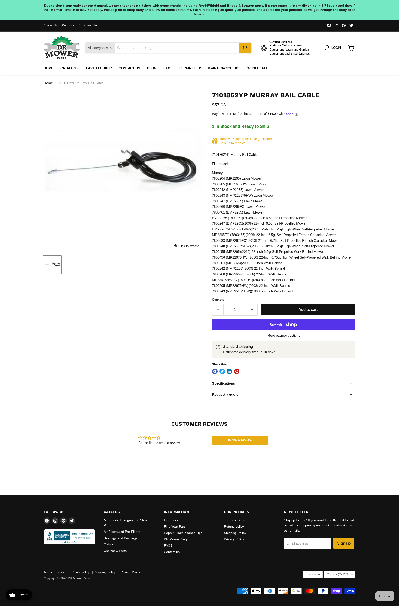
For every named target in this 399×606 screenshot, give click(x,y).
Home (49, 68)
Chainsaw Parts (115, 551)
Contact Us (50, 25)
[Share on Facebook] (215, 371)
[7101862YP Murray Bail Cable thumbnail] (52, 265)
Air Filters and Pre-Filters (122, 531)
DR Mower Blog (88, 25)
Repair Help (190, 68)
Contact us (129, 68)
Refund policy (234, 526)
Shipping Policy (235, 533)
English (311, 574)
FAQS (167, 68)
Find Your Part (174, 526)
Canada (337, 574)
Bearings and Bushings (120, 538)
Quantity (218, 299)
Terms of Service (236, 520)
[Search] (245, 48)
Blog (152, 68)
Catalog (68, 68)
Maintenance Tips (224, 68)
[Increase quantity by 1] (252, 309)
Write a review (240, 440)
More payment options (283, 335)
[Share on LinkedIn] (229, 371)
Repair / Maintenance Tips (183, 533)
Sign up (344, 543)
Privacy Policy (234, 539)
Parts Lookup (99, 68)
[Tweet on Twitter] (222, 371)
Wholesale (257, 68)
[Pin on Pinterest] (236, 371)
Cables (109, 544)
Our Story (68, 25)
